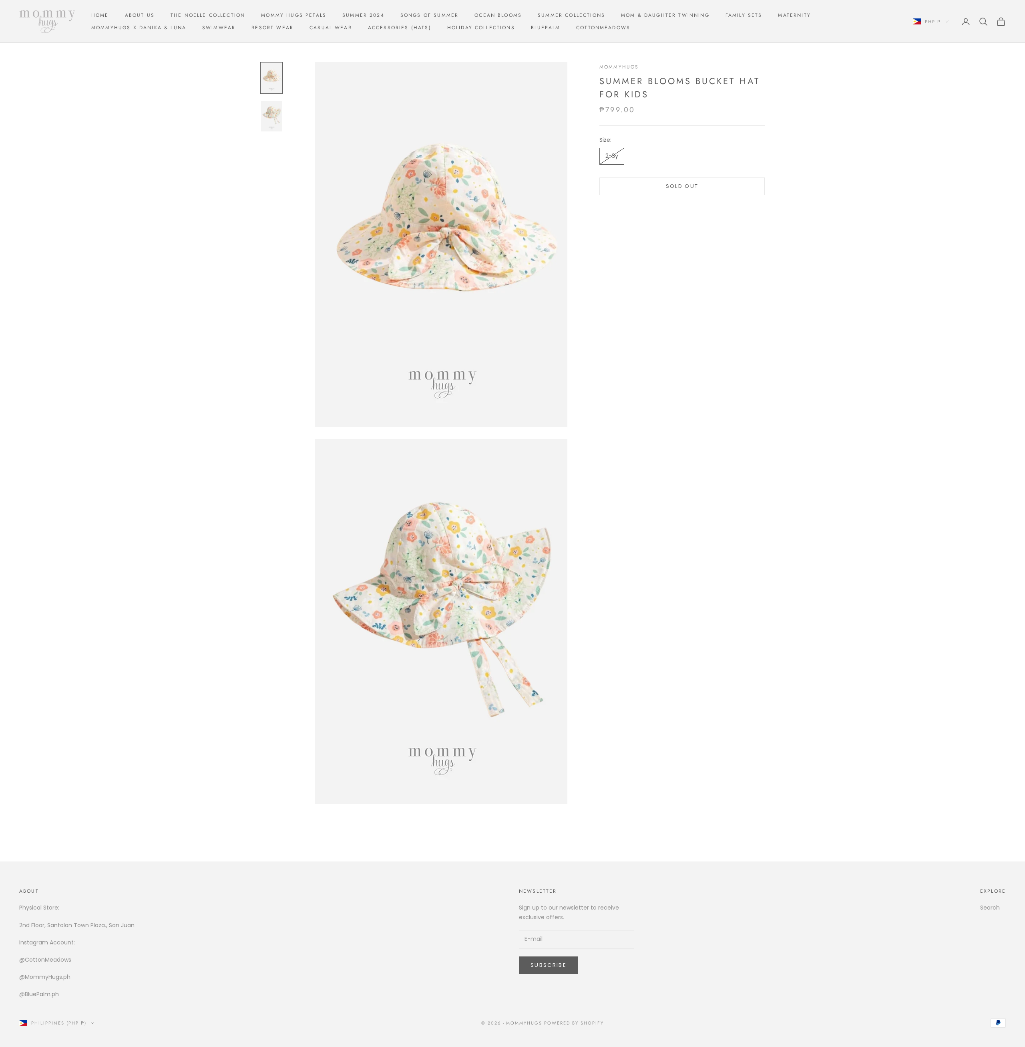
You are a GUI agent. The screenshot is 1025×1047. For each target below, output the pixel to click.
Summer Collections (571, 15)
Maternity (794, 15)
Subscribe (549, 965)
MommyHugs (619, 67)
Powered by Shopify (574, 1023)
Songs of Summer (429, 15)
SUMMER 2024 (363, 15)
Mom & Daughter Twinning (665, 15)
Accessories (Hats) (399, 27)
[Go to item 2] (271, 116)
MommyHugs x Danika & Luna (138, 27)
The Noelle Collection (208, 15)
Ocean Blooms (498, 15)
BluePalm (545, 27)
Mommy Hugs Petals (293, 15)
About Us (140, 15)
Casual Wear (331, 27)
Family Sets (744, 15)
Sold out (682, 186)
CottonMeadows (603, 27)
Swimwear (218, 27)
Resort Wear (272, 27)
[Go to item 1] (271, 78)
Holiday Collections (481, 27)
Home (100, 15)
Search (990, 908)
